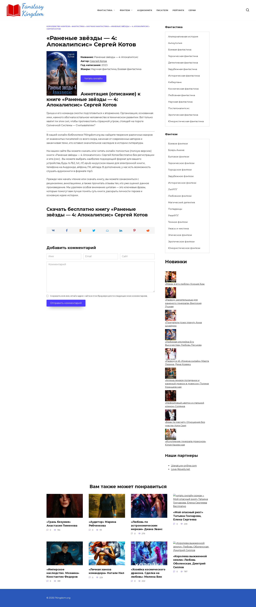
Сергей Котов (98, 61)
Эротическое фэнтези (181, 241)
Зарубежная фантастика (182, 69)
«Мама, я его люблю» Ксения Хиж (185, 284)
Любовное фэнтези (180, 195)
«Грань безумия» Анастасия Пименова (62, 523)
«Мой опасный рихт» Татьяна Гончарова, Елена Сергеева (188, 516)
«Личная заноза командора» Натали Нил (106, 571)
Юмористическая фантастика (186, 121)
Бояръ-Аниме (176, 150)
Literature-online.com (184, 465)
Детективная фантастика (183, 62)
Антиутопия (175, 43)
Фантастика (104, 10)
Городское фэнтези (180, 169)
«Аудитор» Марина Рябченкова (102, 523)
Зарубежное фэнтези (181, 176)
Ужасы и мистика (178, 228)
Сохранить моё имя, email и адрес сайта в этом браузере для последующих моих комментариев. (99, 296)
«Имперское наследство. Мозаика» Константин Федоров (63, 573)
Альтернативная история (183, 36)
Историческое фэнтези (182, 182)
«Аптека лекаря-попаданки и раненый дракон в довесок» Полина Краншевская (187, 383)
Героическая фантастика (183, 56)
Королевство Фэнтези (58, 26)
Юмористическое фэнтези (184, 248)
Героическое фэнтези (181, 163)
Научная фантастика (97, 26)
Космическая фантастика (183, 88)
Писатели (162, 10)
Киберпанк (175, 82)
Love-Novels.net (180, 469)
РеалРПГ (173, 215)
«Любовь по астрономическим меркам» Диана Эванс (147, 525)
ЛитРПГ (172, 189)
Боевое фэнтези (178, 143)
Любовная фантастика (181, 95)
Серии (192, 10)
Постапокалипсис (179, 108)
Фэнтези (125, 10)
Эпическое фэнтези (180, 235)
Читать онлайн (93, 78)
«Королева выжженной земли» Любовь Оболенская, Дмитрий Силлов (190, 562)
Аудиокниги (144, 10)
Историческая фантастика (184, 75)
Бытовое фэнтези (178, 156)
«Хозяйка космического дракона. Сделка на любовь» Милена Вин (148, 573)
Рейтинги (178, 10)
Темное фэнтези (178, 222)
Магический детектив (181, 202)
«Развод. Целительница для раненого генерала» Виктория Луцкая (183, 303)
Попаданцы (175, 209)
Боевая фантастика (179, 49)
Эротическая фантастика (183, 114)
